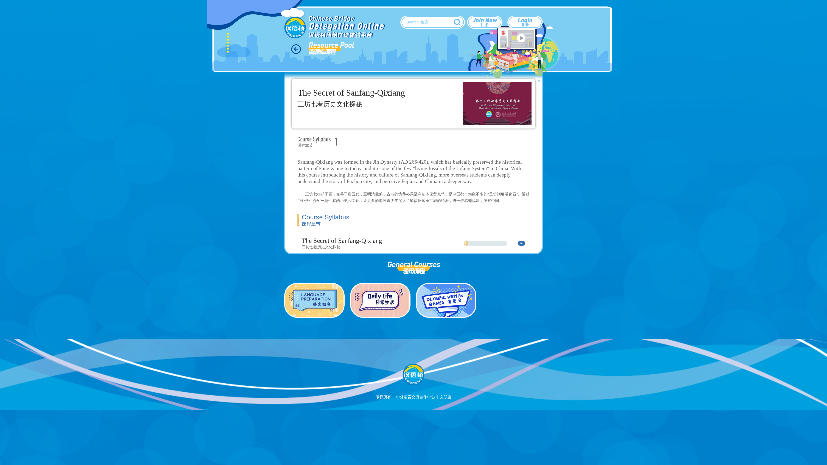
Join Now (485, 21)
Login (525, 21)
